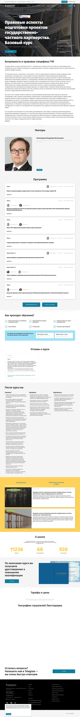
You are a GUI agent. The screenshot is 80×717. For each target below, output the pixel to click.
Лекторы (28, 5)
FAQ (33, 1)
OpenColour (72, 713)
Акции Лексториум (21, 1)
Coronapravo (55, 696)
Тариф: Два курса (21, 482)
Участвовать (11, 51)
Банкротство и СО (56, 684)
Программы (37, 5)
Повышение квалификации (10, 1)
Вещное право (55, 692)
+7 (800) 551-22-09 (71, 1)
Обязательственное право (57, 690)
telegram (64, 671)
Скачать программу (50, 304)
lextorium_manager (11, 699)
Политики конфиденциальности (25, 708)
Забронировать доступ (31, 304)
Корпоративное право (57, 686)
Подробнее (39, 169)
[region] (40, 154)
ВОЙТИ (70, 5)
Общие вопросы (55, 699)
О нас (33, 5)
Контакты (53, 5)
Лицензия (12, 581)
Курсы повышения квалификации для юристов (14, 9)
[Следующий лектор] (73, 134)
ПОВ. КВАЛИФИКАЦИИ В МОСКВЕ (35, 700)
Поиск (65, 1)
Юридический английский (58, 694)
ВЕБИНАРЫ (30, 698)
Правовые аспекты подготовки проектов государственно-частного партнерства (21, 376)
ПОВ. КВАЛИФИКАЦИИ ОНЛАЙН (34, 702)
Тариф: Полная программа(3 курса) (56, 483)
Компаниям (28, 1)
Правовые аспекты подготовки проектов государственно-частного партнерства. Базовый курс (48, 9)
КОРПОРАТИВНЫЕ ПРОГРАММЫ (34, 704)
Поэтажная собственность (58, 688)
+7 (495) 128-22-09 (17, 697)
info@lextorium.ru (9, 695)
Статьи (43, 5)
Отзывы (48, 5)
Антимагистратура (56, 701)
